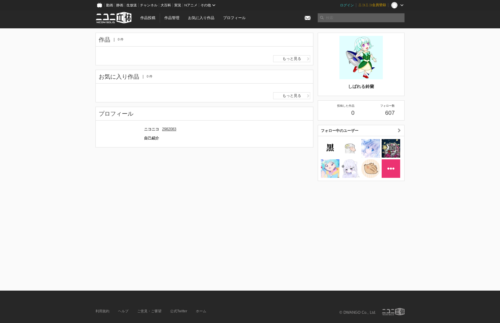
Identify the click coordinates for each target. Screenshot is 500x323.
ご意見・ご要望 (149, 311)
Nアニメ (190, 5)
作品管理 (171, 18)
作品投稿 (147, 18)
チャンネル (148, 5)
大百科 (166, 5)
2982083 (169, 129)
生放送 (131, 5)
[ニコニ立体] (393, 311)
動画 (109, 5)
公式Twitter (178, 311)
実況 (177, 5)
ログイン (347, 5)
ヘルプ (123, 311)
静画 (119, 5)
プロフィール (234, 18)
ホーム (201, 311)
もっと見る (291, 58)
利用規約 (102, 311)
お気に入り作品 (201, 18)
